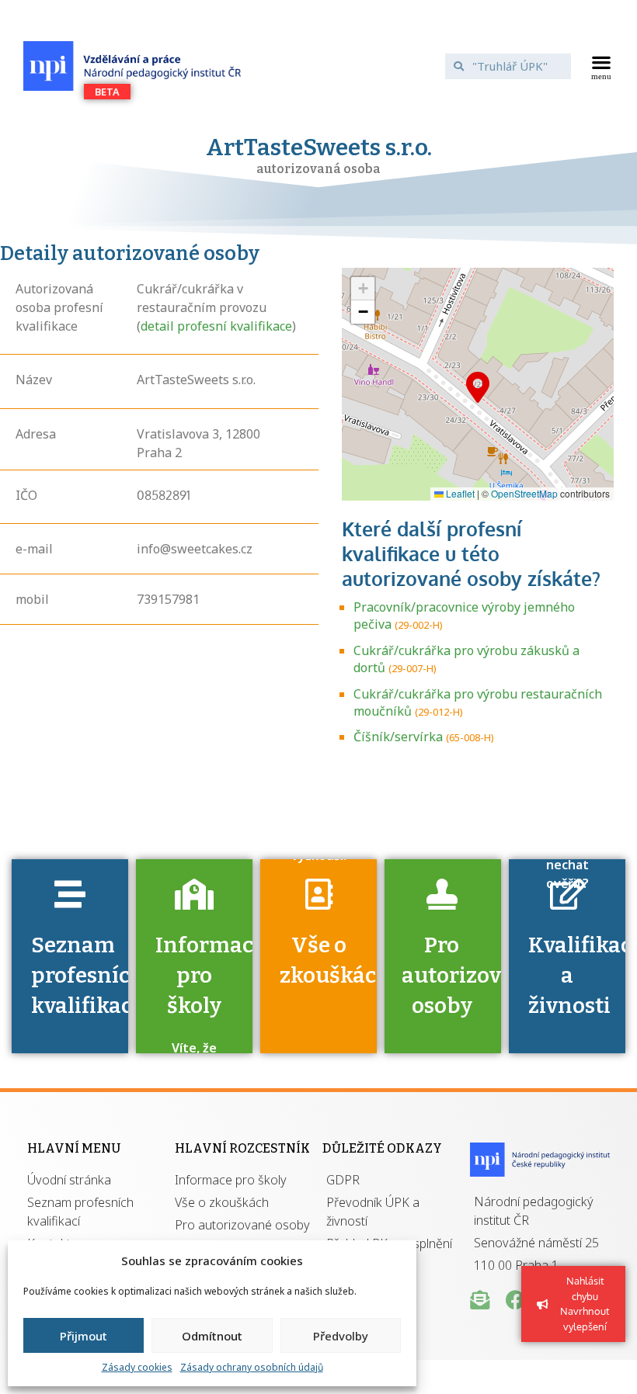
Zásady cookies (137, 1367)
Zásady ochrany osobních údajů (251, 1367)
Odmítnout (212, 1336)
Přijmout (83, 1336)
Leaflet (459, 493)
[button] (602, 66)
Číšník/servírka (398, 736)
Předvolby (340, 1336)
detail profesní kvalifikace (216, 326)
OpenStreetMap (524, 493)
